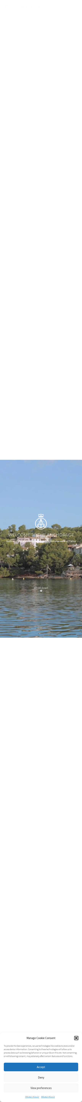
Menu (75, 7)
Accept (41, 1067)
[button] (76, 1038)
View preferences (41, 1088)
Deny (41, 1077)
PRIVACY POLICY (32, 1096)
